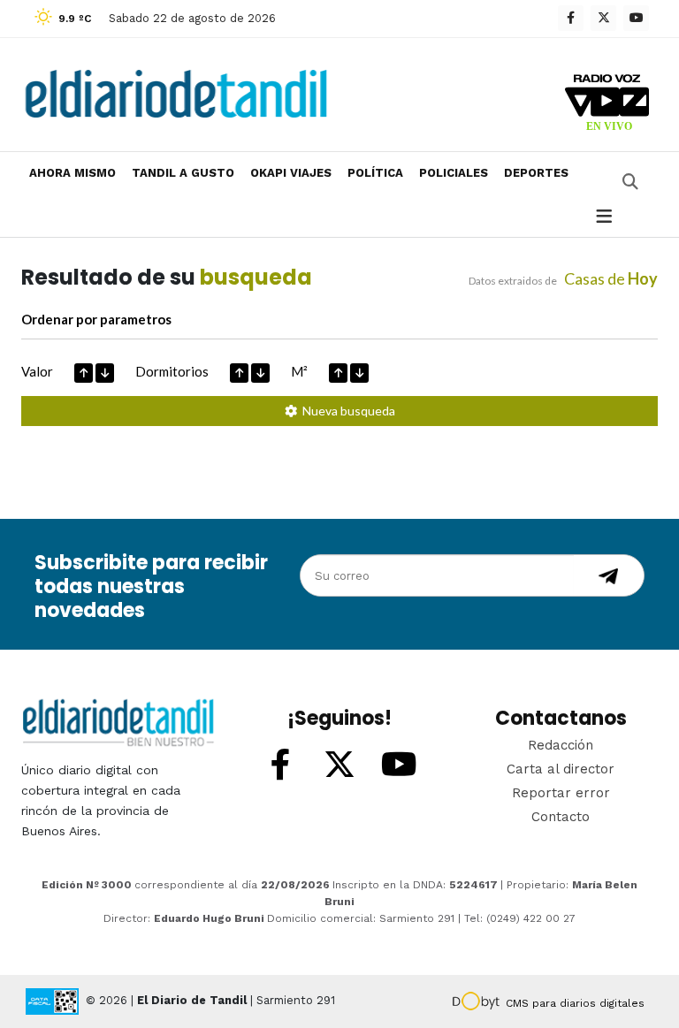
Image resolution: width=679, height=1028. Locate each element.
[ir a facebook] (280, 765)
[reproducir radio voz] (607, 105)
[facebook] (571, 18)
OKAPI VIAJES (291, 172)
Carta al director (560, 769)
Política (375, 172)
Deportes (536, 172)
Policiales (453, 172)
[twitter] (603, 18)
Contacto (560, 817)
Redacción (560, 745)
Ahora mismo (72, 172)
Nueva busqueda (346, 410)
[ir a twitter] (339, 765)
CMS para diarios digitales (575, 1003)
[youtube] (636, 18)
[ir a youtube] (399, 765)
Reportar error (561, 793)
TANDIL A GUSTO (183, 172)
